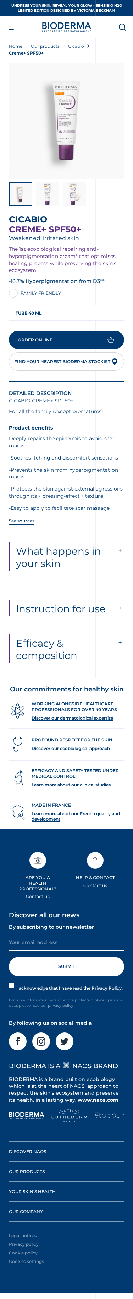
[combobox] (66, 313)
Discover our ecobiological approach (71, 748)
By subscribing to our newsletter (51, 927)
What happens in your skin (58, 557)
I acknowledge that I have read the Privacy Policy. (69, 988)
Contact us (38, 896)
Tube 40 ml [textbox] (28, 313)
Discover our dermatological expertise (72, 718)
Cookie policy (23, 1252)
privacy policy (60, 1005)
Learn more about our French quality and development (76, 816)
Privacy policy (24, 1244)
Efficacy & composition (46, 649)
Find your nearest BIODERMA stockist (62, 361)
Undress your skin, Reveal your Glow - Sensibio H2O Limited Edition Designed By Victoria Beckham (66, 8)
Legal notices (23, 1235)
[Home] (66, 27)
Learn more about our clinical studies (71, 784)
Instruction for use (61, 609)
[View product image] (66, 121)
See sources (21, 520)
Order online (35, 339)
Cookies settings (26, 1261)
